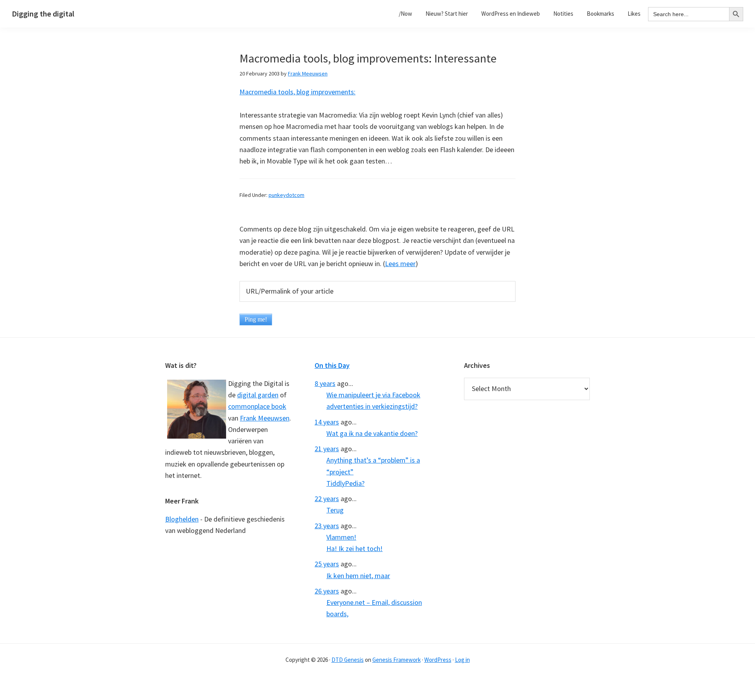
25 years (327, 563)
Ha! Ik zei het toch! (354, 548)
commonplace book (257, 406)
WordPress (437, 659)
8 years (325, 383)
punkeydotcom (286, 194)
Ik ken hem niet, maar (358, 575)
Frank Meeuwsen (264, 417)
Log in (462, 659)
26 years (327, 590)
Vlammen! (341, 537)
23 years (327, 525)
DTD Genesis (347, 659)
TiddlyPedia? (345, 483)
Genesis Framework (396, 659)
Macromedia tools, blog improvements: (297, 91)
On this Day (332, 365)
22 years (327, 498)
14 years (327, 421)
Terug (335, 509)
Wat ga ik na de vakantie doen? (372, 433)
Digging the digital (43, 13)
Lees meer (400, 263)
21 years (327, 448)
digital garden (257, 394)
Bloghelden (182, 519)
